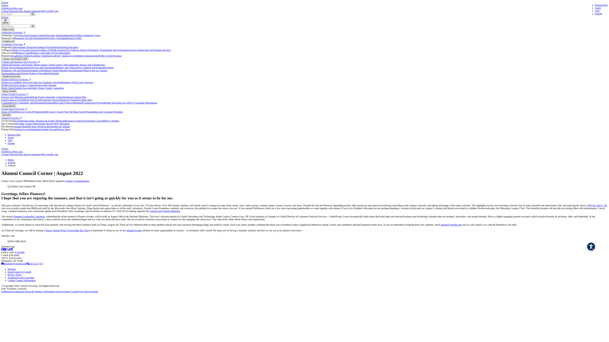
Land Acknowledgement (70, 102)
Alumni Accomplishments (28, 129)
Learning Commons (27, 85)
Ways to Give (22, 112)
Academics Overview (12, 44)
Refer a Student (111, 121)
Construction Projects (93, 102)
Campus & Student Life (35, 291)
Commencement (91, 55)
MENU (6, 23)
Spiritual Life (36, 70)
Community (35, 11)
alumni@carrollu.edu (451, 224)
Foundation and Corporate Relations (105, 112)
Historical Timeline (69, 100)
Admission (6, 291)
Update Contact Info (27, 123)
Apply (598, 8)
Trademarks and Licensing (21, 277)
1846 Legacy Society (53, 112)
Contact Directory (10, 11)
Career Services (85, 82)
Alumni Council (95, 121)
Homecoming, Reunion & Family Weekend (43, 121)
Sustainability (51, 102)
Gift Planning (36, 112)
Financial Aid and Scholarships (30, 38)
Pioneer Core (37, 53)
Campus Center (46, 64)
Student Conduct (51, 70)
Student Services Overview (15, 79)
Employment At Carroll (19, 272)
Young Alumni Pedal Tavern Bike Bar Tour (67, 230)
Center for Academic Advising (46, 82)
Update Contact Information (22, 280)
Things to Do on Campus (94, 70)
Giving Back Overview (13, 109)
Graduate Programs (45, 47)
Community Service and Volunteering (86, 64)
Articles (11, 162)
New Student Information (90, 67)
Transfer (33, 35)
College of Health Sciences (52, 50)
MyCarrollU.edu (50, 11)
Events (17, 121)
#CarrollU (20, 252)
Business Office (74, 38)
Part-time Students (55, 35)
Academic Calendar (40, 55)
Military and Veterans (67, 67)
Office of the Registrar (110, 55)
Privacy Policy (15, 274)
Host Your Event (32, 100)
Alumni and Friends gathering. (165, 211)
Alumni (69, 181)
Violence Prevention (38, 73)
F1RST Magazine (61, 123)
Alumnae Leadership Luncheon (29, 216)
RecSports (108, 67)
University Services (50, 100)
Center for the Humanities (57, 53)
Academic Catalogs (59, 55)
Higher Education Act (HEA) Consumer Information (130, 102)
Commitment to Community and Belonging (23, 102)
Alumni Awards (49, 129)
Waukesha (54, 73)
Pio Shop (24, 11)
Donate (598, 13)
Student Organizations (71, 70)
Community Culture (53, 97)
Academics (17, 291)
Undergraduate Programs (23, 47)
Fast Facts (38, 97)
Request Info (601, 5)
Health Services (9, 85)
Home (11, 159)
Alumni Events (133, 230)
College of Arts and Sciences (24, 50)
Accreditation (76, 55)
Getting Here (85, 100)
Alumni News (45, 123)
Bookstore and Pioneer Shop (24, 64)
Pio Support (50, 85)
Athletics (5, 64)
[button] (591, 246)
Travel (84, 121)
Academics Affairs (21, 55)
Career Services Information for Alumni (50, 126)
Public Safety (8, 88)
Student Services (55, 291)
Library (40, 85)
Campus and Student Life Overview (19, 62)
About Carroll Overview (13, 94)
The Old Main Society (75, 112)
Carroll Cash (60, 64)
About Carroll (71, 291)
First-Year (24, 35)
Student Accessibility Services (16, 82)
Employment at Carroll (12, 100)
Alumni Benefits (22, 126)
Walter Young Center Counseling (47, 88)
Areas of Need (8, 112)
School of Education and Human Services (150, 50)
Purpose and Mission (11, 97)
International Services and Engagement (36, 67)
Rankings (68, 97)
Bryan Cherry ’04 (598, 205)
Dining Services (9, 67)
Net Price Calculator (56, 38)
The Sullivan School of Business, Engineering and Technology (97, 50)
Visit (597, 11)
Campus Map (79, 97)
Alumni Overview (10, 118)
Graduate (41, 35)
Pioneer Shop (63, 129)
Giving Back (84, 291)
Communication (81, 181)
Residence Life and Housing (15, 70)
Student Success (23, 88)
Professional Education (66, 47)
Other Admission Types (88, 35)
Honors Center (23, 53)
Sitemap (12, 269)
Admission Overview (12, 32)
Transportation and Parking (14, 73)
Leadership (27, 97)
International (70, 35)
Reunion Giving (73, 121)
